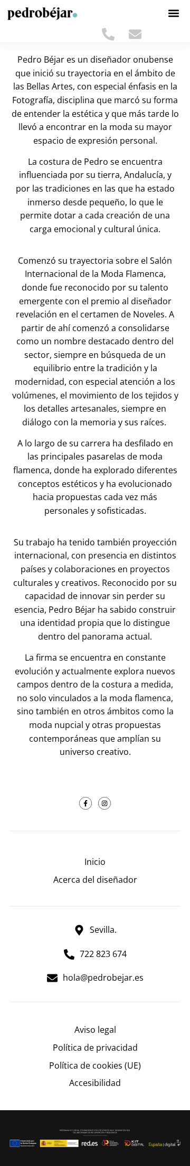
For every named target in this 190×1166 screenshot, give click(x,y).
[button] (174, 13)
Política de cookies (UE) (95, 1065)
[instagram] (104, 803)
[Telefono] (111, 34)
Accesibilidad (95, 1083)
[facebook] (85, 803)
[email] (138, 34)
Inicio (95, 862)
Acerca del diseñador (95, 879)
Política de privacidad (95, 1047)
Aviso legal (95, 1029)
